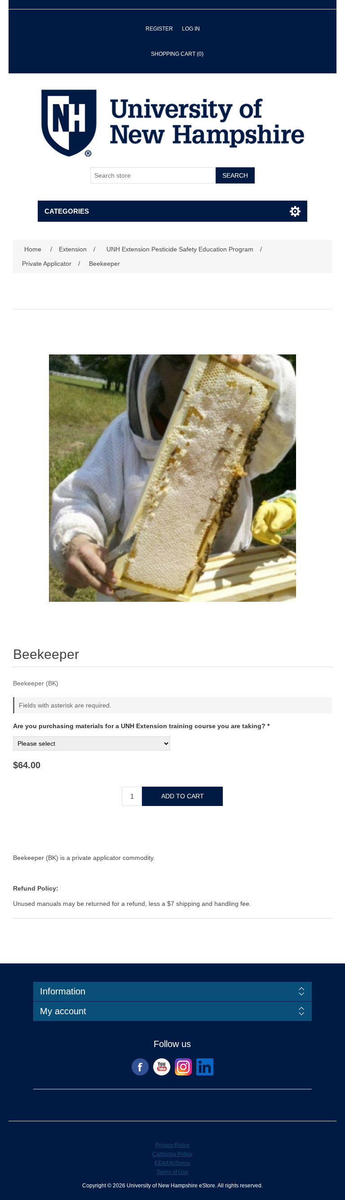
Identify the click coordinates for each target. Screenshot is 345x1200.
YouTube (161, 1066)
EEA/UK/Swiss (172, 1163)
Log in (191, 29)
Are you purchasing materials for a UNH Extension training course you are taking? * (141, 726)
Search (235, 175)
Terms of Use (172, 1172)
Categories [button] (66, 211)
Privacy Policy (172, 1145)
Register (159, 29)
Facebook (140, 1066)
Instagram (183, 1066)
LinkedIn (204, 1066)
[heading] (172, 991)
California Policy (172, 1154)
